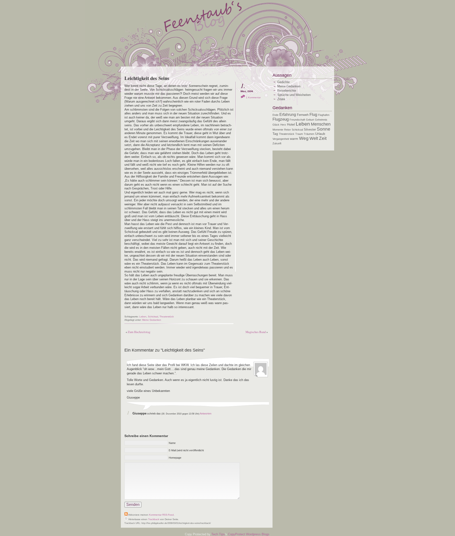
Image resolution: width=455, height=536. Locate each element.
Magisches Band (256, 332)
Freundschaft (297, 119)
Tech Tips (218, 534)
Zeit (323, 138)
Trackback (153, 519)
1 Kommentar (253, 97)
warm (294, 139)
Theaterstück (166, 316)
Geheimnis (321, 119)
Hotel (291, 124)
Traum (299, 133)
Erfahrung (287, 115)
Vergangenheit (281, 138)
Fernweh (303, 115)
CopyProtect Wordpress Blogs (248, 534)
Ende (275, 114)
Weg (304, 138)
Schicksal (153, 316)
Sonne (323, 129)
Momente (278, 129)
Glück (276, 124)
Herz (283, 124)
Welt (313, 138)
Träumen (309, 133)
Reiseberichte (286, 90)
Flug (313, 114)
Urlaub (320, 134)
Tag (275, 134)
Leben (142, 316)
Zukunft (277, 143)
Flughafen (323, 114)
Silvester (310, 129)
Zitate (281, 99)
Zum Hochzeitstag (139, 332)
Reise (287, 129)
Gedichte (283, 82)
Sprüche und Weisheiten (294, 95)
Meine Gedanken (151, 320)
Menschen (321, 124)
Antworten (205, 413)
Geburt (310, 119)
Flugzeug (281, 119)
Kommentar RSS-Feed (161, 514)
